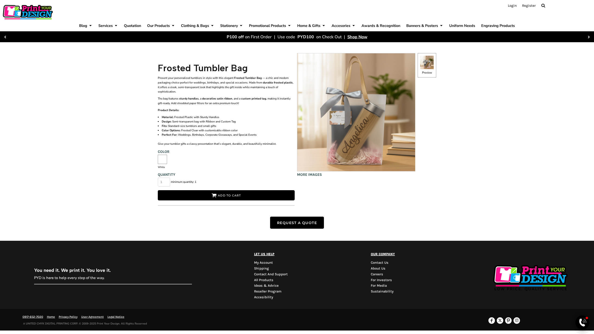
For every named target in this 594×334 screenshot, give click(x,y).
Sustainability (382, 291)
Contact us (379, 262)
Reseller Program (267, 291)
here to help (56, 278)
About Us (378, 268)
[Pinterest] (508, 320)
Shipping (261, 268)
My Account (263, 262)
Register (529, 5)
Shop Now (357, 37)
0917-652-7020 (33, 316)
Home (51, 316)
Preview (427, 72)
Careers (377, 274)
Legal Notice (115, 316)
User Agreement (92, 316)
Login (512, 5)
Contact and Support (271, 274)
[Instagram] (516, 320)
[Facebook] (491, 320)
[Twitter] (500, 320)
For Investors (381, 280)
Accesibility (263, 297)
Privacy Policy (68, 316)
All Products (263, 280)
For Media (379, 285)
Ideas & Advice (266, 285)
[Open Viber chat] (582, 322)
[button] (85, 25)
